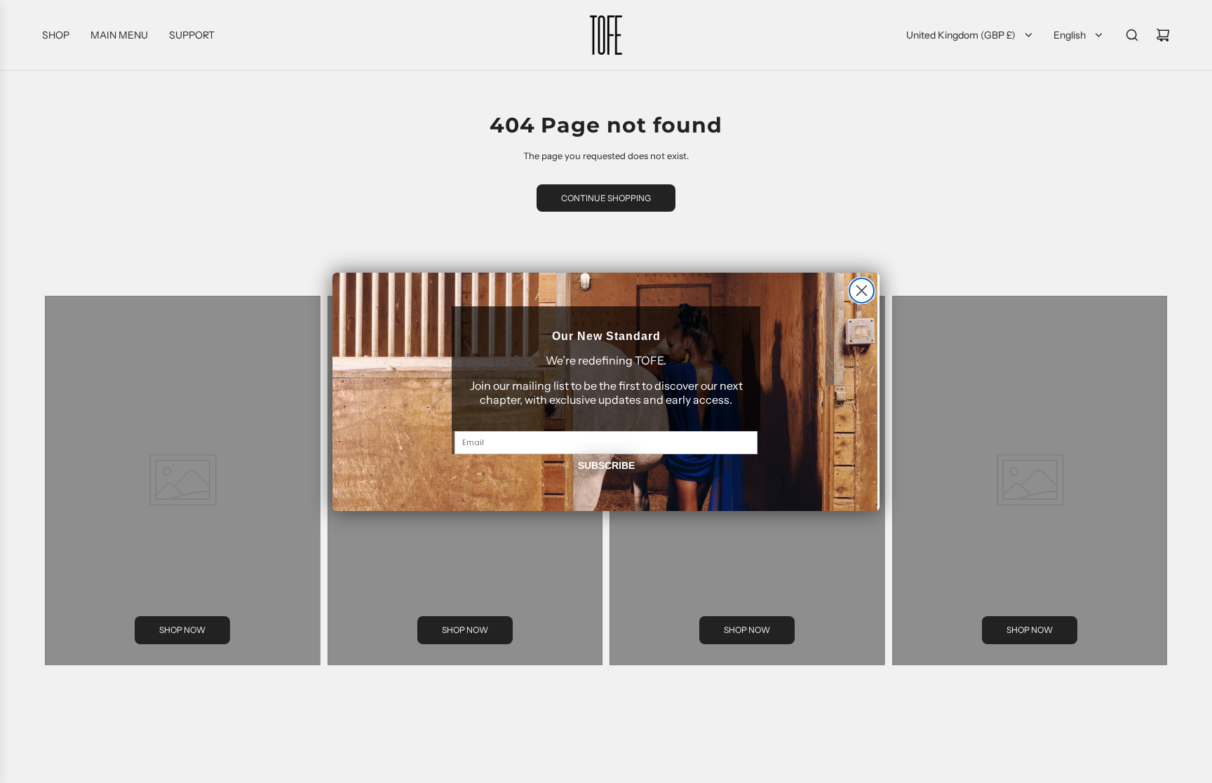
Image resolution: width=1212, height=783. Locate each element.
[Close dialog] (861, 290)
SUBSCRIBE (606, 465)
